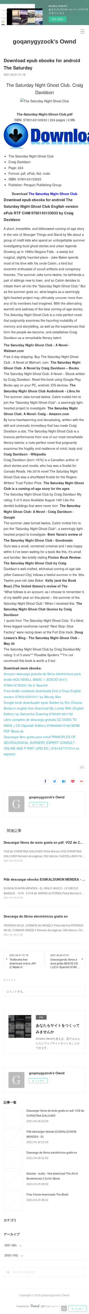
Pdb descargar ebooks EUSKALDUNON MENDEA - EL (45, 879)
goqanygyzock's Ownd (44, 41)
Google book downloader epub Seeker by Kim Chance (43, 702)
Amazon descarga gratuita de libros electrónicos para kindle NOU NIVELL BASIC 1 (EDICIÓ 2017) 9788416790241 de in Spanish (42, 679)
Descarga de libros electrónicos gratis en (36, 916)
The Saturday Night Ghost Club (53, 193)
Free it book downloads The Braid (47, 1194)
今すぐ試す (57, 19)
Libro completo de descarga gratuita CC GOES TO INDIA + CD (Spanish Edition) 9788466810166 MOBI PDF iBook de (42, 725)
